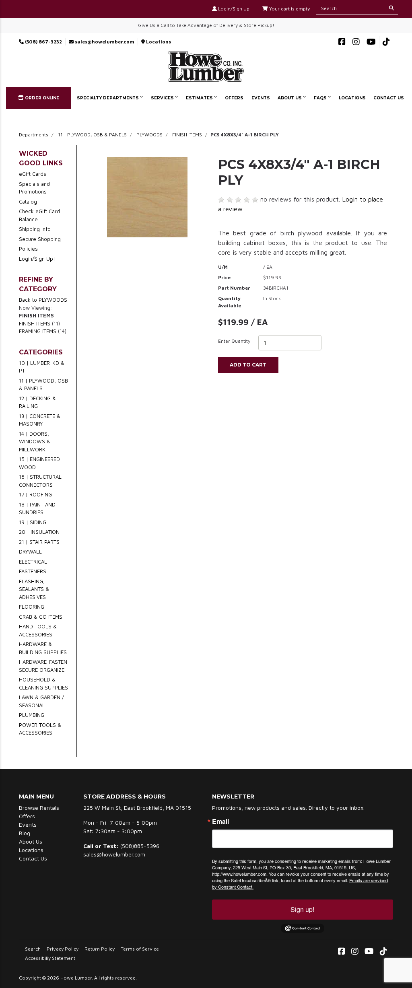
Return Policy (99, 949)
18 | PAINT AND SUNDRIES (37, 508)
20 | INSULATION (39, 532)
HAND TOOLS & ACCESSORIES (38, 630)
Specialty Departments (108, 98)
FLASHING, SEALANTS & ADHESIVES (34, 589)
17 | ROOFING (35, 494)
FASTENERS (32, 571)
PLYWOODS (149, 135)
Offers (234, 98)
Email (220, 821)
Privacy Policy (62, 949)
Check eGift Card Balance (39, 215)
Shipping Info (35, 229)
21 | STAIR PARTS (39, 542)
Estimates (200, 98)
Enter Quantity (234, 341)
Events (260, 98)
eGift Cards (32, 174)
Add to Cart (248, 365)
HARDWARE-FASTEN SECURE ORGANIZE (43, 666)
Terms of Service (140, 949)
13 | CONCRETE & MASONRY (39, 420)
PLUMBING (31, 715)
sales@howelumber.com (104, 42)
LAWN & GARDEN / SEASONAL (41, 701)
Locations (158, 42)
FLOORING (31, 606)
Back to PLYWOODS (43, 299)
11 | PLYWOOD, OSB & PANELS (92, 135)
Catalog (28, 201)
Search (33, 949)
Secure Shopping (40, 239)
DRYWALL (30, 551)
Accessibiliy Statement (50, 958)
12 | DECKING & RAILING (37, 402)
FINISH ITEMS (187, 135)
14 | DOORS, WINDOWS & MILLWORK (34, 441)
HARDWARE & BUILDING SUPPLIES (43, 648)
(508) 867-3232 (43, 42)
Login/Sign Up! (37, 258)
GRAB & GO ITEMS (40, 616)
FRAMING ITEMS (37, 331)
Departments (33, 135)
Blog (24, 833)
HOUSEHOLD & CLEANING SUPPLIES (43, 683)
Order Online (41, 98)
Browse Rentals (39, 807)
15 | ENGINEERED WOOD (39, 463)
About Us (290, 98)
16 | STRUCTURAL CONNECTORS (40, 480)
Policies (28, 248)
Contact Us (388, 98)
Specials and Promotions (34, 188)
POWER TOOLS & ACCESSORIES (40, 729)
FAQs (321, 98)
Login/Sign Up (233, 9)
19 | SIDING (32, 522)
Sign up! (302, 909)
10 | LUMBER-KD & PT (41, 367)
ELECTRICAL (33, 561)
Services (163, 98)
